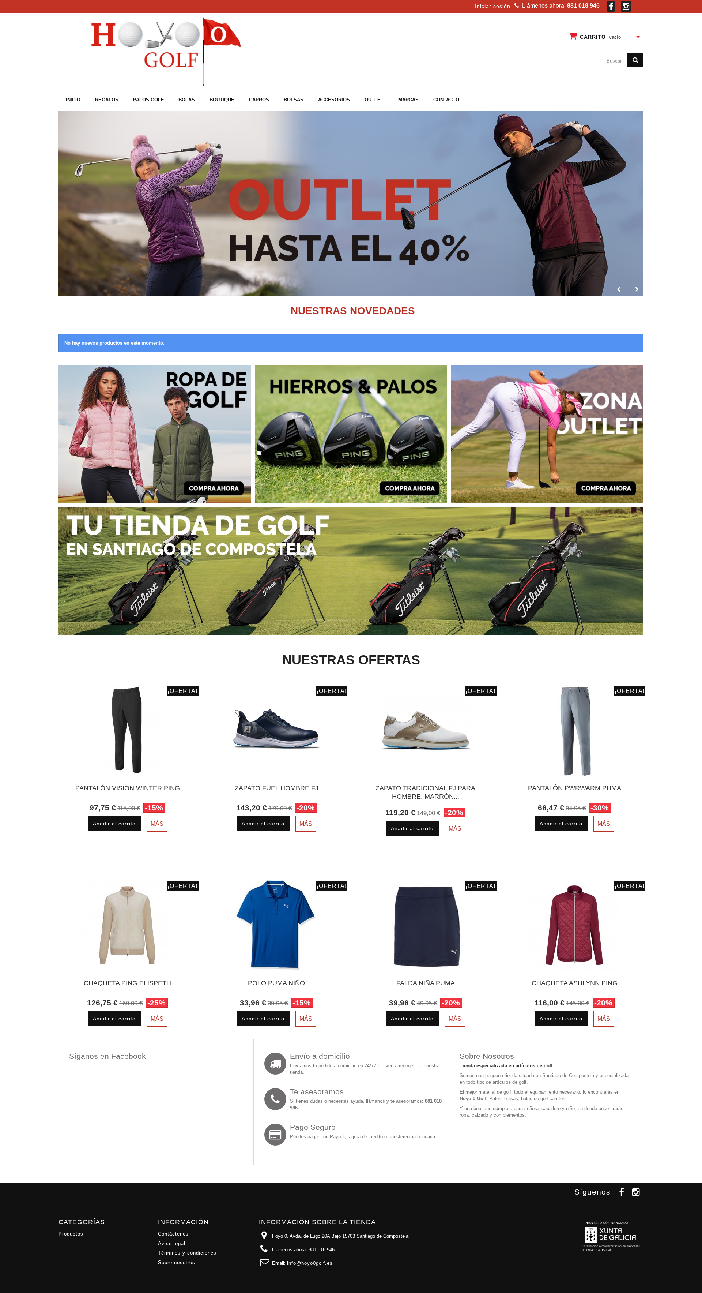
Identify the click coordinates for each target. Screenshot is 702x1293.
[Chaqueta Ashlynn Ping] (575, 925)
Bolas (186, 99)
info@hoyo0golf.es (310, 1263)
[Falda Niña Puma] (425, 925)
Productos (70, 1234)
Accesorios (334, 99)
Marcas (408, 99)
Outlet (374, 99)
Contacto (446, 99)
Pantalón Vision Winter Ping (127, 788)
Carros (259, 99)
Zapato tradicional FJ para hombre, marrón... (425, 792)
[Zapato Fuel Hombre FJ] (277, 730)
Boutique (222, 99)
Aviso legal (171, 1243)
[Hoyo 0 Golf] (164, 51)
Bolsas (293, 99)
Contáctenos (173, 1234)
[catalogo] (351, 203)
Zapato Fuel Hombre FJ (276, 788)
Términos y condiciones (187, 1253)
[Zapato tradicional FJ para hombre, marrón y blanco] (425, 730)
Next (636, 288)
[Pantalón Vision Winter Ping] (127, 730)
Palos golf (148, 99)
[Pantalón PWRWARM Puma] (575, 730)
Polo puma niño (276, 983)
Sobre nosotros (176, 1262)
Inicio (73, 99)
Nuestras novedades (353, 310)
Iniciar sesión (492, 6)
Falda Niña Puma (425, 983)
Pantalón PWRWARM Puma (574, 788)
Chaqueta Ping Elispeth (127, 983)
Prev (618, 288)
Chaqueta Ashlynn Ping (575, 983)
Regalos (106, 99)
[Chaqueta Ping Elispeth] (127, 925)
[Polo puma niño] (277, 925)
